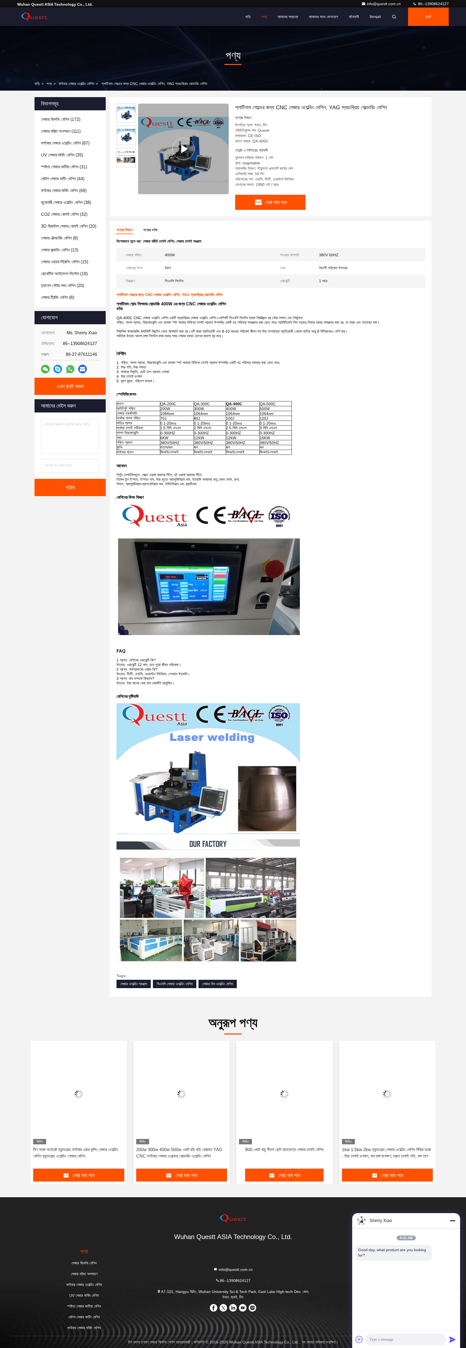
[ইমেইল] (82, 369)
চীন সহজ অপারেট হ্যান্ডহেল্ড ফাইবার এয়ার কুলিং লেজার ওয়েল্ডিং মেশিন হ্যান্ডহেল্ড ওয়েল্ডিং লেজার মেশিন (75, 1152)
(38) (66, 202)
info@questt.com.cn (384, 4)
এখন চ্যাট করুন (70, 386)
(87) (65, 143)
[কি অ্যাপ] (70, 369)
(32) (64, 214)
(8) (59, 238)
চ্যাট (428, 17)
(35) (62, 155)
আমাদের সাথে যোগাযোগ (323, 17)
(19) (64, 273)
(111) (61, 131)
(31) (64, 167)
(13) (59, 250)
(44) (62, 178)
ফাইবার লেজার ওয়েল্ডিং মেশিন (76, 83)
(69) (64, 190)
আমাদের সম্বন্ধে (287, 17)
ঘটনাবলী (354, 17)
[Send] (452, 1339)
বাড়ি (248, 17)
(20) (68, 226)
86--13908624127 (433, 4)
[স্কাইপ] (57, 369)
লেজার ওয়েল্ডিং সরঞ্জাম (133, 984)
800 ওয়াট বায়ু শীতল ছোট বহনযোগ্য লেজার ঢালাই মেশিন (284, 1149)
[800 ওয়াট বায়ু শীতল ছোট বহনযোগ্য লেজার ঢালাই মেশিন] (284, 1094)
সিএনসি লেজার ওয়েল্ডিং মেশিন (175, 984)
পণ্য (264, 17)
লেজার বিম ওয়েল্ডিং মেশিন (217, 984)
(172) (60, 119)
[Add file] (359, 1339)
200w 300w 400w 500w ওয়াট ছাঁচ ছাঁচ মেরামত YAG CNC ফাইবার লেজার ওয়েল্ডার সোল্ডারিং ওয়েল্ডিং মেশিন (179, 1152)
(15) (64, 262)
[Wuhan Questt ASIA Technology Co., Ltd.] (34, 16)
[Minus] (452, 1220)
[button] (40, 1107)
